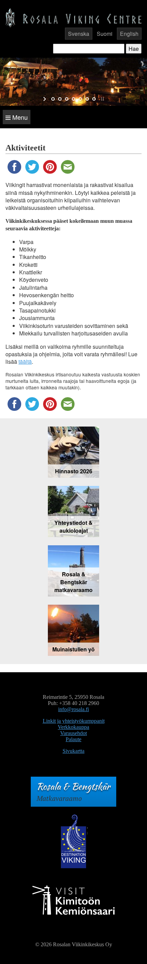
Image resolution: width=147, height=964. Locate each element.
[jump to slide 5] (80, 99)
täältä (25, 361)
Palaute (73, 739)
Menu (19, 117)
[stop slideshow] (101, 99)
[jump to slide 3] (66, 99)
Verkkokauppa (73, 727)
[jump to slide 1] (53, 99)
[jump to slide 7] (94, 99)
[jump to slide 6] (87, 99)
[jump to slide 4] (73, 99)
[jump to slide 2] (59, 99)
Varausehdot (73, 733)
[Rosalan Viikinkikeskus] (73, 17)
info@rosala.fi (73, 709)
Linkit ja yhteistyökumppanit (74, 721)
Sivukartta (73, 751)
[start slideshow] (45, 99)
